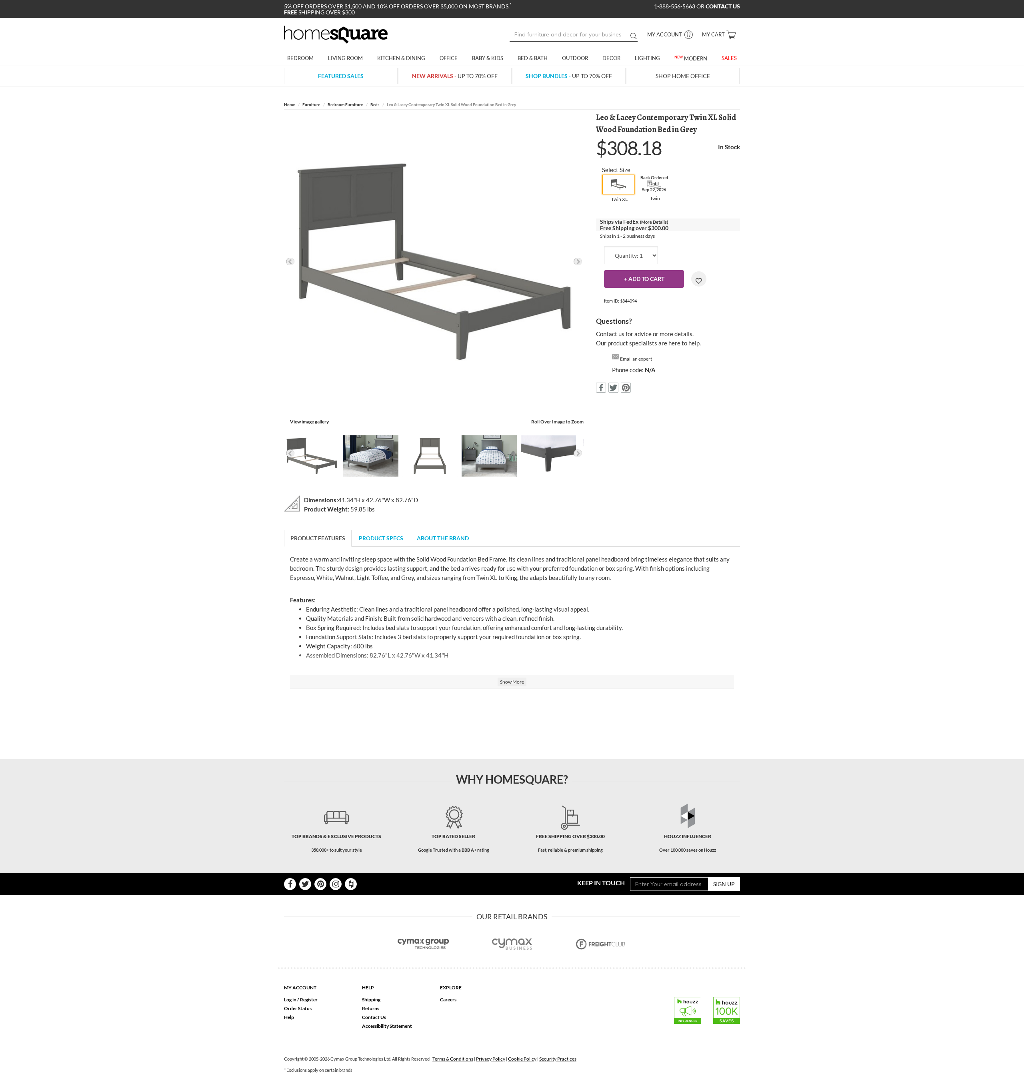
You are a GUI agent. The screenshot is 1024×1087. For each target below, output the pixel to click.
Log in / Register (301, 1000)
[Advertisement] (512, 719)
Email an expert (636, 359)
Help (289, 1017)
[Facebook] (290, 884)
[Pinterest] (320, 884)
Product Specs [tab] (381, 538)
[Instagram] (336, 884)
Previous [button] (290, 261)
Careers (448, 1000)
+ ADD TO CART (644, 278)
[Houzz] (351, 884)
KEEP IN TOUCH (601, 882)
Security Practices (557, 1059)
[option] (434, 262)
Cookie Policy (522, 1059)
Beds (374, 104)
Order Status (298, 1008)
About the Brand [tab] (443, 538)
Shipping (371, 1000)
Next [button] (578, 261)
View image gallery (309, 422)
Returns (370, 1008)
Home (289, 104)
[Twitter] (305, 884)
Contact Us (374, 1017)
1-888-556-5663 (675, 6)
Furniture (311, 104)
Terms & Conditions (452, 1059)
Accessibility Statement (387, 1026)
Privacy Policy (490, 1059)
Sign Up (724, 883)
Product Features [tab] (317, 538)
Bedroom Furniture (345, 104)
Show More (512, 682)
